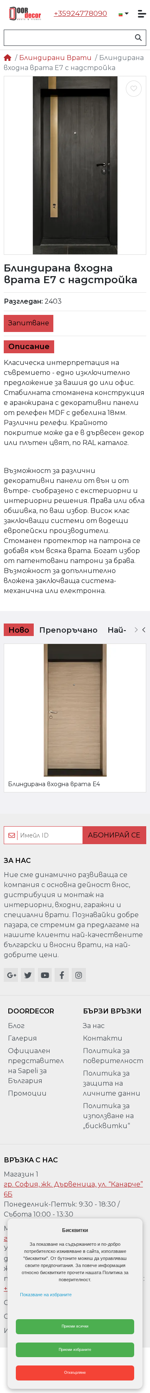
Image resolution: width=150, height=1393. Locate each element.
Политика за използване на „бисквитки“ (108, 1116)
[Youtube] (45, 975)
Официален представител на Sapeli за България (36, 1066)
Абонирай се (114, 835)
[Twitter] (28, 975)
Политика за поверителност (113, 1056)
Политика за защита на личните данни (111, 1083)
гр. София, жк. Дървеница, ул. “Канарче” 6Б (73, 1189)
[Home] (7, 58)
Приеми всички (75, 1326)
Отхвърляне (75, 1372)
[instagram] (79, 975)
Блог (16, 1026)
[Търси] (138, 37)
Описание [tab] (29, 346)
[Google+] (11, 975)
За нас (94, 1026)
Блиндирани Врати (55, 58)
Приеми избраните (75, 1350)
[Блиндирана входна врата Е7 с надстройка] (75, 165)
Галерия (22, 1038)
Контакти (102, 1038)
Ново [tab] (18, 630)
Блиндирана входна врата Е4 (54, 784)
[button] (124, 13)
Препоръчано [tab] (68, 630)
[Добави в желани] (134, 88)
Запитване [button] (28, 323)
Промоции (27, 1093)
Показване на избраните (46, 1294)
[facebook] (62, 975)
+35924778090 (80, 13)
